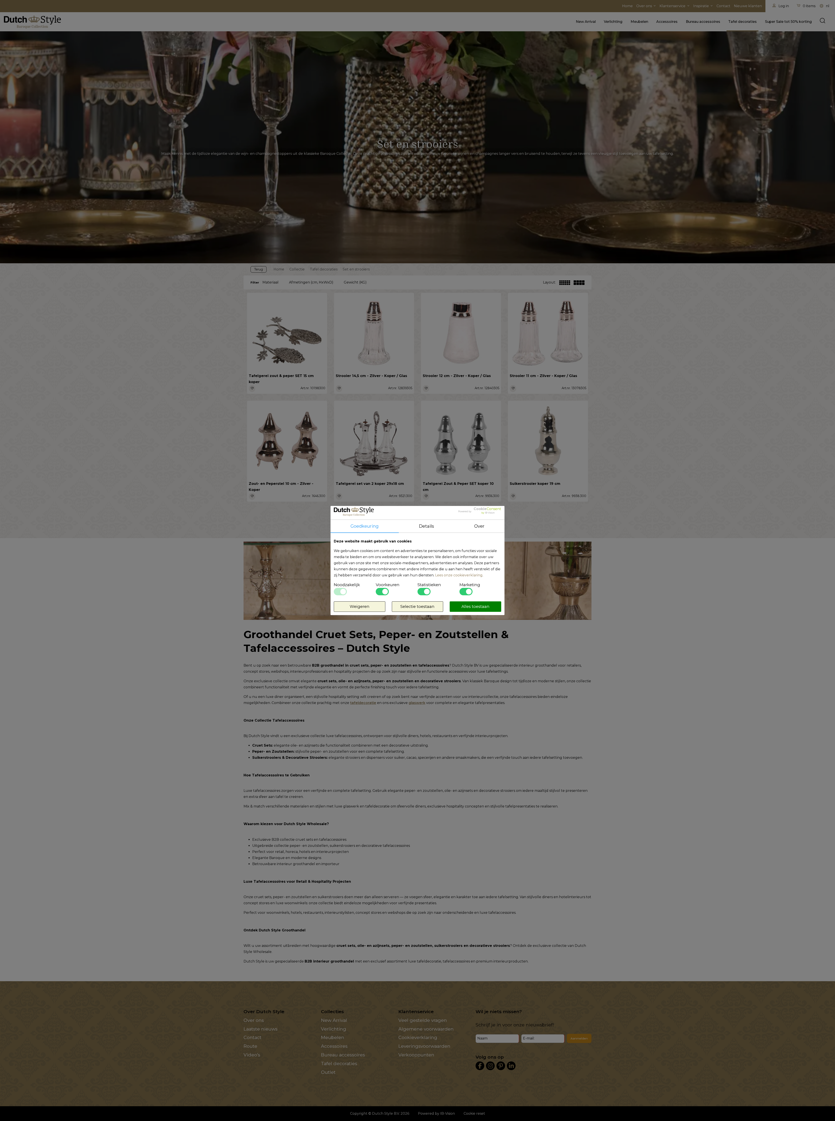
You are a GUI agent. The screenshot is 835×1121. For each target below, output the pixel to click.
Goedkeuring (365, 526)
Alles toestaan (475, 606)
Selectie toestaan (417, 606)
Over (479, 526)
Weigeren (359, 606)
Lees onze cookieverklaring (459, 575)
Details (426, 526)
